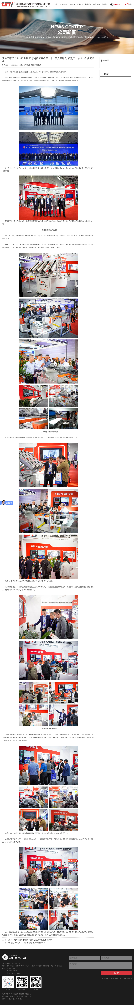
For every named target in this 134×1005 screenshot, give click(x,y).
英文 (131, 4)
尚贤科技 (19, 999)
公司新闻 (49, 37)
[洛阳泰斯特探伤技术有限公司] (25, 4)
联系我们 (105, 4)
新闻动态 (63, 4)
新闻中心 (42, 37)
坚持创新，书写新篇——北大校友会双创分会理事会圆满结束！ (27, 943)
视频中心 (96, 4)
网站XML (5, 999)
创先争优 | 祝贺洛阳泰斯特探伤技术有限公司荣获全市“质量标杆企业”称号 (30, 940)
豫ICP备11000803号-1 (8, 996)
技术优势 (88, 4)
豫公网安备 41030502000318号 (25, 996)
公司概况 (72, 4)
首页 (56, 4)
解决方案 (80, 4)
